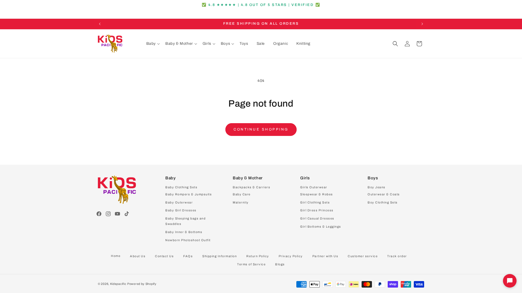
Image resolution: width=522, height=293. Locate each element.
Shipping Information (219, 256)
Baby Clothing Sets (181, 187)
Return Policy (257, 256)
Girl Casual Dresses (317, 218)
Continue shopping (261, 129)
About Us (137, 256)
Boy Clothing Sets (383, 202)
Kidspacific (118, 283)
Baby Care (242, 194)
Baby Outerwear (179, 202)
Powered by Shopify (142, 283)
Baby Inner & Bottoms (183, 232)
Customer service (363, 256)
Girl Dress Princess (317, 210)
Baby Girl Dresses (181, 210)
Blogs (280, 264)
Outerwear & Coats (384, 194)
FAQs (188, 256)
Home (115, 255)
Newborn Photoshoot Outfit (188, 240)
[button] (153, 43)
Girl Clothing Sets (315, 202)
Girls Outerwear (313, 187)
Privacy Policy (291, 256)
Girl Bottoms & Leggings (320, 226)
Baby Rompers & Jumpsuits (188, 194)
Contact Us (164, 256)
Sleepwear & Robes (316, 194)
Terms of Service (251, 264)
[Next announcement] (422, 24)
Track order (397, 256)
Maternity (241, 202)
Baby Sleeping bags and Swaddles (185, 221)
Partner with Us (325, 256)
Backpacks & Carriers (251, 187)
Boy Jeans (377, 187)
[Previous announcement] (100, 24)
